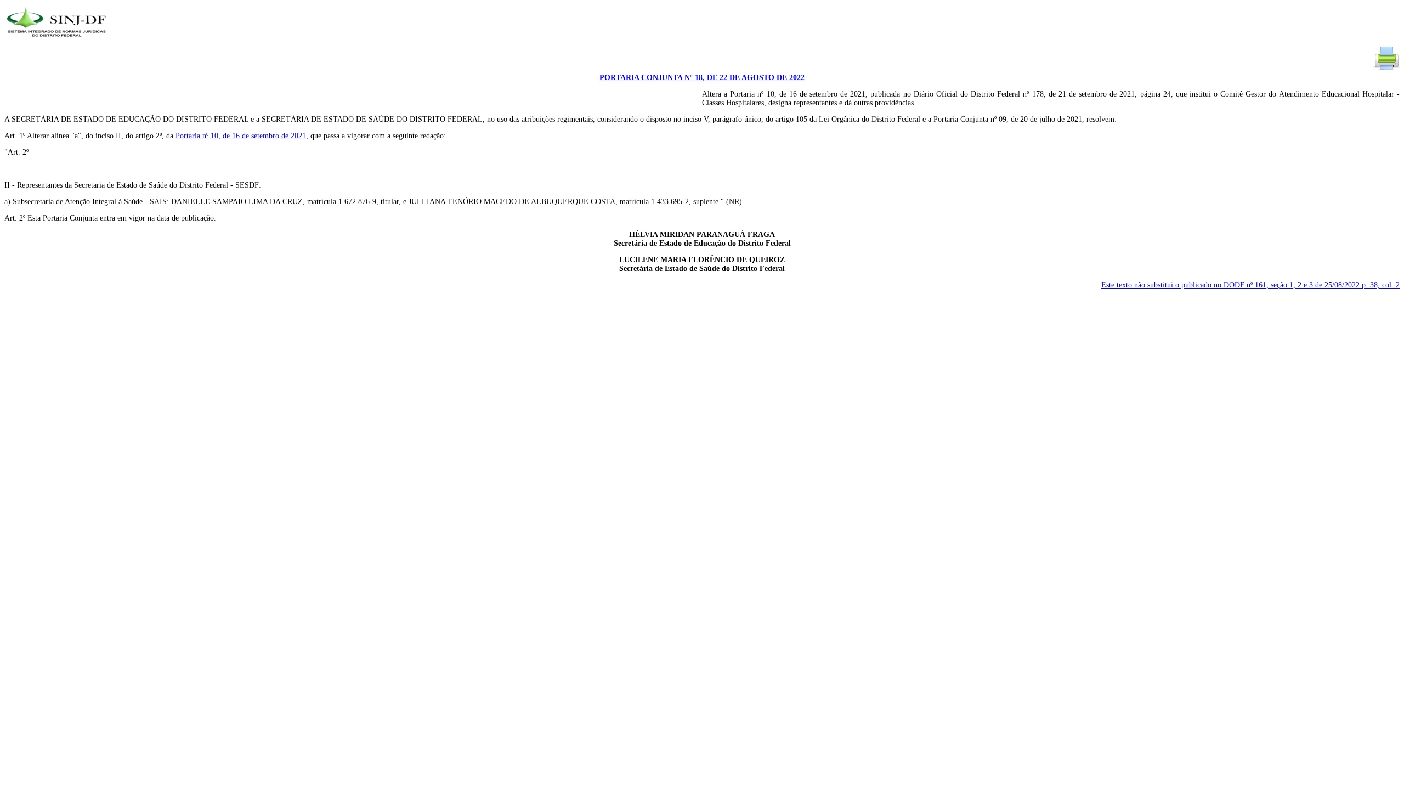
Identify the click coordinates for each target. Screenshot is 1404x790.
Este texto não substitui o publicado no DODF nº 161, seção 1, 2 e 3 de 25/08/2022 (1250, 285)
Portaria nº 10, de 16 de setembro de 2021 (241, 136)
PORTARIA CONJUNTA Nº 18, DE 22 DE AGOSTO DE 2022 (702, 78)
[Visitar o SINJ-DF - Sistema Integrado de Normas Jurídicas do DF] (57, 40)
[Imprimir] (1386, 69)
